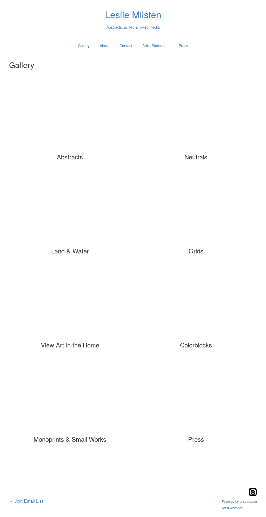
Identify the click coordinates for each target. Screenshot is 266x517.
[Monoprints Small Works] (70, 398)
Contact (125, 45)
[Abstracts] (70, 115)
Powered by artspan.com (239, 501)
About (104, 45)
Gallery (84, 45)
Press (183, 45)
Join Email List (29, 500)
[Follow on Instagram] (253, 494)
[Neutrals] (196, 115)
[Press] (196, 398)
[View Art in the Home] (70, 303)
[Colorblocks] (196, 303)
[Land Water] (70, 209)
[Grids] (196, 209)
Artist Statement (155, 45)
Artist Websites (232, 508)
